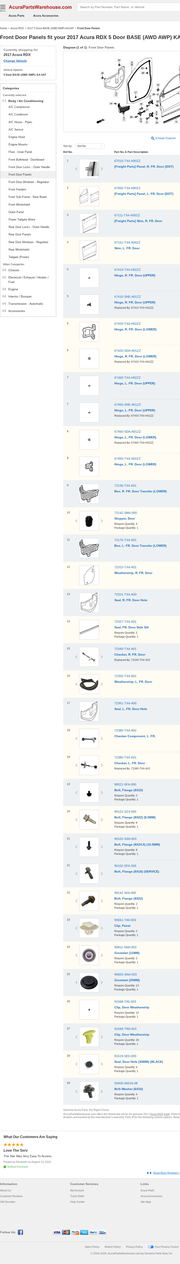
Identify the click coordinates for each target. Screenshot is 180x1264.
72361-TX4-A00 (125, 703)
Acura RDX (17, 28)
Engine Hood (17, 137)
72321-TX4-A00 (125, 594)
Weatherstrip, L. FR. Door (133, 681)
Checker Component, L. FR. (135, 736)
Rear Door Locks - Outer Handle (29, 227)
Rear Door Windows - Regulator (28, 242)
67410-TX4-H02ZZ (127, 269)
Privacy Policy (134, 1246)
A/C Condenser (18, 114)
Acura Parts (16, 15)
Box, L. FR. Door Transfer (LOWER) (140, 545)
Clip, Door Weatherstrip (131, 1007)
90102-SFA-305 (125, 866)
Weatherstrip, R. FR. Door (133, 573)
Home (3, 28)
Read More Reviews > (166, 1172)
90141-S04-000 (125, 893)
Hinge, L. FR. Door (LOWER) (135, 437)
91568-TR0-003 (125, 1029)
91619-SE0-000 (125, 1056)
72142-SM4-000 (125, 513)
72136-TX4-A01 (125, 485)
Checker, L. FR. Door (129, 763)
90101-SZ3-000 (125, 811)
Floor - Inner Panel (20, 152)
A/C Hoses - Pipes (20, 122)
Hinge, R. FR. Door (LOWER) (135, 329)
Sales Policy (92, 1246)
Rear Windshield (19, 249)
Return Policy (113, 1246)
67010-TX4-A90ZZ (127, 161)
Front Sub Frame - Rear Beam (28, 197)
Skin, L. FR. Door (127, 248)
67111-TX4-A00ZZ (127, 215)
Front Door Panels (20, 174)
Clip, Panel (122, 925)
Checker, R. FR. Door (129, 654)
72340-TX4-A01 (125, 649)
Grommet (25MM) (127, 980)
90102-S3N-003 (125, 839)
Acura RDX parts (160, 1114)
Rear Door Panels (20, 234)
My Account (77, 1190)
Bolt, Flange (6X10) (128, 790)
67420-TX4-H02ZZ (127, 323)
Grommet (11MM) (127, 953)
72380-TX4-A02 (125, 730)
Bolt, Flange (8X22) (128, 898)
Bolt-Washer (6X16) (128, 1089)
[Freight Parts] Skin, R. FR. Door (138, 221)
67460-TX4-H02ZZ (127, 458)
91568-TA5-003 (125, 1001)
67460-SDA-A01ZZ (127, 431)
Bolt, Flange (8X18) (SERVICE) (136, 871)
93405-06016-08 (126, 1083)
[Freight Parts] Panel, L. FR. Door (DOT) (143, 193)
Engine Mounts (18, 144)
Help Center (77, 1201)
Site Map (145, 1201)
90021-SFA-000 (125, 784)
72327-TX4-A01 (125, 621)
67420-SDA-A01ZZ (127, 350)
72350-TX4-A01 (125, 676)
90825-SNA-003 (125, 974)
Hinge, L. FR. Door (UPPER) (134, 383)
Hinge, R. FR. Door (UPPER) (134, 275)
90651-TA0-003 (125, 920)
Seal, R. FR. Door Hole (130, 600)
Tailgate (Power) (19, 257)
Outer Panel (16, 212)
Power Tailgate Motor (22, 219)
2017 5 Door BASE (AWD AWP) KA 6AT (50, 28)
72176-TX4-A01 (125, 540)
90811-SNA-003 (125, 947)
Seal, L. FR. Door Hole (130, 709)
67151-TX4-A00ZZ (127, 242)
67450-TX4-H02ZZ (127, 377)
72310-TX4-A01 (125, 567)
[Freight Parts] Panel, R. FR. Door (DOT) (144, 166)
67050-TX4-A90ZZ (127, 188)
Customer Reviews (11, 1196)
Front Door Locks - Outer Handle (29, 167)
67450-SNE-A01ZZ (127, 404)
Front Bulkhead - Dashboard (26, 159)
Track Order (77, 1196)
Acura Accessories (45, 15)
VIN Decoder (7, 1201)
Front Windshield (19, 204)
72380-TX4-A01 (125, 757)
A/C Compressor (19, 107)
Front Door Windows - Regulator (29, 182)
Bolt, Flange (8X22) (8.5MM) (135, 817)
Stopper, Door (124, 518)
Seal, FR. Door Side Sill (131, 627)
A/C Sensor (16, 129)
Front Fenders (17, 189)
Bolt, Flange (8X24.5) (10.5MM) (137, 844)
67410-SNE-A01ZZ (127, 296)
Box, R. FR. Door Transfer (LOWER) (140, 491)
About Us (5, 1190)
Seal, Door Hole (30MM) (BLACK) (138, 1061)
